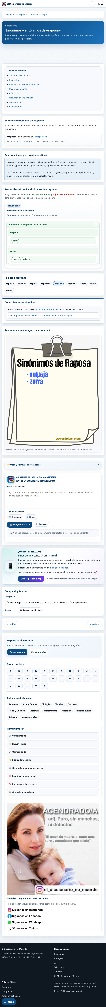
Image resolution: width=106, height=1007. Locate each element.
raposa (45, 14)
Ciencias (59, 704)
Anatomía (13, 704)
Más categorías (29, 717)
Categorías (7, 991)
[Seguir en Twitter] (25, 928)
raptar (83, 283)
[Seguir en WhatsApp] (25, 922)
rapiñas (10, 283)
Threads (58, 971)
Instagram (59, 958)
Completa (16, 517)
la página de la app (59, 567)
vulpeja (37, 136)
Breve (32, 517)
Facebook (59, 954)
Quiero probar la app (31, 578)
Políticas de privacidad (71, 991)
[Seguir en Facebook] (25, 916)
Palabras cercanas (18, 89)
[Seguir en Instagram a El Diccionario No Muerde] (53, 849)
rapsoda (71, 283)
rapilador (45, 283)
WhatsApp (59, 967)
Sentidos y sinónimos (19, 75)
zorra (44, 136)
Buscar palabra (17, 652)
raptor (9, 290)
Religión (13, 717)
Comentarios (15, 106)
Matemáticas (50, 710)
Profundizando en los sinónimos (25, 84)
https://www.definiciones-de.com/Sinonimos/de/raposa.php (43, 315)
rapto (93, 283)
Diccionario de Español (15, 14)
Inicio (56, 991)
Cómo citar (14, 93)
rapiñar (22, 283)
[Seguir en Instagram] (25, 910)
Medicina (66, 710)
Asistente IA (15, 102)
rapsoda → (94, 624)
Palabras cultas (83, 710)
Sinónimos (34, 14)
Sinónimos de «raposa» (46, 309)
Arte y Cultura (30, 704)
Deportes (72, 704)
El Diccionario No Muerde (66, 976)
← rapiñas (11, 624)
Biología (46, 704)
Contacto (6, 987)
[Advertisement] (53, 52)
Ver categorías (38, 652)
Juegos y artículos (11, 996)
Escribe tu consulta (16, 486)
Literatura (34, 710)
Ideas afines (15, 80)
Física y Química (17, 710)
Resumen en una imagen (21, 97)
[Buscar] (92, 3)
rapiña (33, 283)
